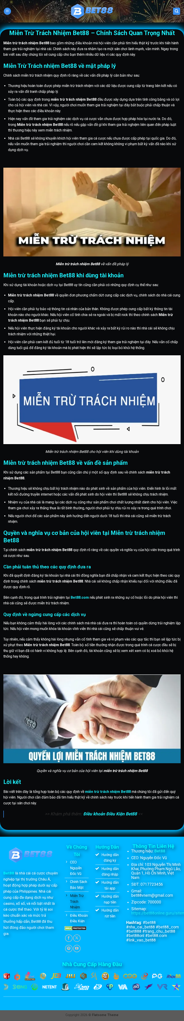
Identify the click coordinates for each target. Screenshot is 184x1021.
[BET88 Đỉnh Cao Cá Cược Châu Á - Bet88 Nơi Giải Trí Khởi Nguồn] (92, 11)
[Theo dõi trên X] (77, 938)
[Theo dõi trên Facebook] (68, 938)
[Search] (176, 11)
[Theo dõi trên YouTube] (77, 948)
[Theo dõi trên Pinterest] (68, 948)
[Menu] (7, 11)
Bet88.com (80, 597)
